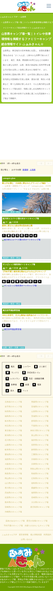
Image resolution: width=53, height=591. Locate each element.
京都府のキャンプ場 (39, 459)
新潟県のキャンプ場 (13, 435)
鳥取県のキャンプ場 (13, 474)
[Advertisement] (26, 131)
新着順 (25, 170)
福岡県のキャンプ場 (39, 493)
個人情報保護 (36, 535)
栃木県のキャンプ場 (13, 421)
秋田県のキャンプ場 (13, 411)
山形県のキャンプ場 (39, 411)
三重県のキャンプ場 (39, 454)
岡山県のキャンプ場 (13, 478)
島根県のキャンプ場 (39, 474)
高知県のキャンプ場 (13, 493)
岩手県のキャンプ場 (13, 407)
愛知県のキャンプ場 (13, 454)
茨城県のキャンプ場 (39, 416)
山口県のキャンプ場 (13, 483)
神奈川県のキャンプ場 (39, 431)
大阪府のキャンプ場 (13, 464)
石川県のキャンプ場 (13, 440)
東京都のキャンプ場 (13, 431)
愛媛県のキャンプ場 (39, 488)
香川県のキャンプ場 (13, 488)
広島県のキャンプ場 (39, 478)
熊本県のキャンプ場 (13, 502)
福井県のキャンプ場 (39, 440)
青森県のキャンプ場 (39, 402)
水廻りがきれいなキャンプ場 (37, 526)
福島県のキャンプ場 (13, 416)
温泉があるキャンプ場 (15, 521)
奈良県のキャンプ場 (13, 469)
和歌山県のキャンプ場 (39, 469)
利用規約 (47, 535)
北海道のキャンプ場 (13, 402)
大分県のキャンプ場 (39, 502)
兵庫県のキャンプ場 (39, 464)
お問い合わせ (26, 539)
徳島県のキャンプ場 (39, 483)
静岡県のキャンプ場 (39, 450)
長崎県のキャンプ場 (39, 497)
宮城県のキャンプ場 (39, 407)
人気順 (32, 170)
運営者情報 (23, 535)
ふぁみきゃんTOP (9, 535)
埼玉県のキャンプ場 (13, 426)
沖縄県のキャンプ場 (13, 512)
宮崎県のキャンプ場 (13, 507)
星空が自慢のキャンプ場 (36, 521)
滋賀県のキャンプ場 (13, 459)
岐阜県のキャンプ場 (13, 450)
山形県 (23, 17)
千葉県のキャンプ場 (39, 426)
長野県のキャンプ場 (39, 445)
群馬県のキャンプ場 (39, 421)
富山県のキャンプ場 (39, 435)
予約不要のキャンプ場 (13, 526)
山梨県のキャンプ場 (13, 445)
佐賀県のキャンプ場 (13, 497)
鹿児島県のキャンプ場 (39, 507)
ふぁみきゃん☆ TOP (9, 17)
